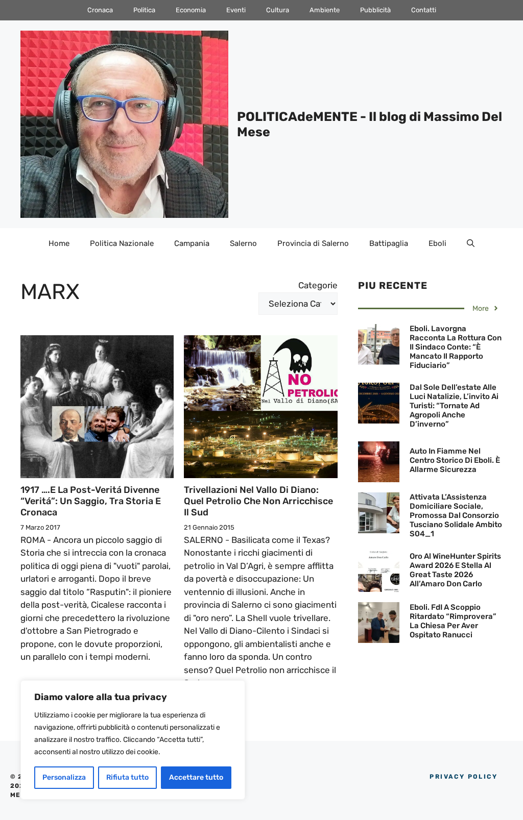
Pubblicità (375, 10)
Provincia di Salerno (313, 243)
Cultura (277, 10)
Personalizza (64, 777)
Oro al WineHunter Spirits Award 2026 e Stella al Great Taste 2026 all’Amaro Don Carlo (455, 570)
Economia (191, 10)
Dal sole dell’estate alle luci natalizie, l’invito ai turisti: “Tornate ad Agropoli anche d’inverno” (454, 406)
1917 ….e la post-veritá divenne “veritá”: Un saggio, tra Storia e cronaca (90, 500)
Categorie (318, 285)
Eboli (437, 243)
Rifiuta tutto (127, 777)
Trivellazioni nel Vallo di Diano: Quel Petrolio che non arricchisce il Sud (258, 500)
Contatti (423, 10)
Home (59, 243)
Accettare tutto (196, 777)
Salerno (243, 243)
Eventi (236, 10)
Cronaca (100, 10)
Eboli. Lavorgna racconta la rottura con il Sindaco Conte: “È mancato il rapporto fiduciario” (456, 347)
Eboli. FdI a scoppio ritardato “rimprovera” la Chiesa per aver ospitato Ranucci (453, 621)
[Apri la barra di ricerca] (471, 243)
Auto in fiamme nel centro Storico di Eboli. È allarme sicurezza (455, 460)
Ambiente (325, 10)
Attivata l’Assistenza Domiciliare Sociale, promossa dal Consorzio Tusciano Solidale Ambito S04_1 (456, 515)
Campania (191, 243)
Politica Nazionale (122, 243)
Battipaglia (388, 243)
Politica (144, 10)
